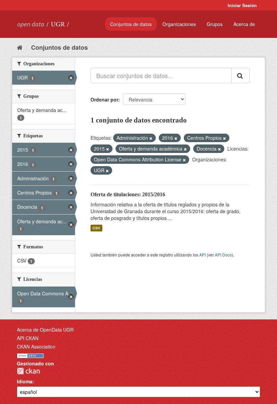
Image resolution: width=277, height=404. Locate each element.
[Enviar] (240, 75)
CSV (96, 227)
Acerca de (244, 24)
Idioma (24, 381)
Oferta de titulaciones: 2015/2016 (128, 194)
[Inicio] (20, 47)
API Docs (223, 254)
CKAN (28, 371)
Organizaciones (179, 24)
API (202, 254)
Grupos (215, 24)
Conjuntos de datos (131, 24)
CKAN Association (36, 346)
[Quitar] (150, 138)
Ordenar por (104, 99)
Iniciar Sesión (242, 5)
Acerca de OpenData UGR (45, 329)
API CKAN (28, 338)
